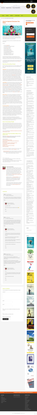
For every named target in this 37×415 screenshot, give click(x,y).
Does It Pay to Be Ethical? (29, 190)
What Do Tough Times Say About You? (30, 144)
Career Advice (14, 158)
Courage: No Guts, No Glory (29, 170)
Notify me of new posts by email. (7, 316)
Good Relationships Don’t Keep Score (30, 94)
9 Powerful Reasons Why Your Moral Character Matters (29, 93)
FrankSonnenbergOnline (6, 151)
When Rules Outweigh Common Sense (30, 199)
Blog (3, 18)
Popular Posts (3, 397)
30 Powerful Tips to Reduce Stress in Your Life (30, 150)
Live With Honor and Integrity (29, 118)
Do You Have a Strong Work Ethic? (29, 221)
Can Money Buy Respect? (29, 205)
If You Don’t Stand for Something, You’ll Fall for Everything (30, 105)
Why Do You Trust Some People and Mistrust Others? (30, 121)
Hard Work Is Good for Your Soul (30, 187)
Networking (26, 397)
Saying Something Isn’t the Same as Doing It (30, 82)
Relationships (4, 159)
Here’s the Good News (5, 146)
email (12, 149)
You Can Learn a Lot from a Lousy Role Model (8, 143)
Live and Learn (3, 400)
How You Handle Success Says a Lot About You (30, 189)
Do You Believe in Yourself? (29, 165)
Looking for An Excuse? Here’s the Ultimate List (30, 179)
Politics (19, 158)
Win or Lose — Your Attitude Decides (29, 96)
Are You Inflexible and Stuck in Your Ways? (29, 211)
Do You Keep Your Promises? (29, 145)
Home (2, 18)
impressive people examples (7, 161)
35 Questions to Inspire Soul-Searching (29, 114)
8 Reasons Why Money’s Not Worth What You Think (29, 204)
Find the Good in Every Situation (30, 181)
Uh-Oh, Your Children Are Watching (29, 85)
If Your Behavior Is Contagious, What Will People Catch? (10, 142)
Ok (31, 1)
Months (2, 402)
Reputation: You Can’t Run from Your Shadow (8, 145)
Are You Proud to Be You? (29, 119)
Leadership (17, 158)
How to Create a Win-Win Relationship (29, 194)
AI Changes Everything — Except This (30, 192)
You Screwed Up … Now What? (30, 177)
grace (18, 91)
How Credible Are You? (29, 180)
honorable (7, 45)
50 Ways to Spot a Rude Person (30, 107)
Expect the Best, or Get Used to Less (30, 168)
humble (18, 61)
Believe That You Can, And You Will (30, 135)
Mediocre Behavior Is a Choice (29, 175)
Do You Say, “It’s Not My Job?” (29, 176)
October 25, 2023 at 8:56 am (11, 229)
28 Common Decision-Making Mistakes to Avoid (29, 197)
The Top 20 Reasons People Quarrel (29, 126)
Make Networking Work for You (30, 206)
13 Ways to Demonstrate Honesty (30, 200)
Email (3, 304)
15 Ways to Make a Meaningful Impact (29, 83)
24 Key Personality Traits (16, 396)
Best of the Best (27, 408)
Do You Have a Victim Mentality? (30, 153)
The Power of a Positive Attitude (30, 136)
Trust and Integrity (10, 159)
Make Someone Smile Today (29, 78)
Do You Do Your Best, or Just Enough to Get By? (29, 186)
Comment (4, 291)
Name (4, 300)
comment (8, 136)
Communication (27, 401)
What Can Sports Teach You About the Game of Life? (30, 116)
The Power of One (5, 144)
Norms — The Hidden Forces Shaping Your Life (29, 171)
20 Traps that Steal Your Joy (29, 137)
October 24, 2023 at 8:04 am (9, 195)
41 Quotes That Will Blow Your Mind (29, 104)
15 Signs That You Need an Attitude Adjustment (29, 184)
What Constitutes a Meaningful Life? (29, 139)
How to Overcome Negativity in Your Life (29, 140)
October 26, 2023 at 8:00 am (11, 269)
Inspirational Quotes (3, 401)
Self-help (7, 159)
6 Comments (10, 24)
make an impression (13, 161)
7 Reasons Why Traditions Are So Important (30, 123)
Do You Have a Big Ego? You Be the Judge (30, 219)
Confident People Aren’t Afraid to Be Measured (30, 195)
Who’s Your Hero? (5, 141)
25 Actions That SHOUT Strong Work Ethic (30, 182)
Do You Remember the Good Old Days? (30, 102)
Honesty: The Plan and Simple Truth (29, 99)
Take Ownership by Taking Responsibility (29, 149)
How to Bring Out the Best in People (29, 129)
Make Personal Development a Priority (29, 214)
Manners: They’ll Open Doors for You (30, 80)
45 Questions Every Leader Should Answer (29, 209)
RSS (9, 149)
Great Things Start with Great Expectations (29, 167)
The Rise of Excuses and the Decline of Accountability (29, 208)
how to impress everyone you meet (14, 160)
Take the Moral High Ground (29, 162)
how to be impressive (7, 160)
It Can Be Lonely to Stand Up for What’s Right (30, 125)
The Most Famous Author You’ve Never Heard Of (30, 155)
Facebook (15, 149)
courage (14, 91)
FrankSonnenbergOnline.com (16, 184)
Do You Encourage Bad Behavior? (30, 97)
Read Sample (30, 68)
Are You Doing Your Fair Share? (30, 154)
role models (17, 161)
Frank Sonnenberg (9, 228)
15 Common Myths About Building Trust (30, 133)
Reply (4, 225)
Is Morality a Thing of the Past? (30, 117)
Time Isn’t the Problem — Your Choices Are (29, 131)
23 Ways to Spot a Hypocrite (29, 100)
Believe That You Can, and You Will (30, 164)
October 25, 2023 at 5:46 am (9, 218)
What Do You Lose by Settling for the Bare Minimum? (30, 108)
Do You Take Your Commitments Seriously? (30, 216)
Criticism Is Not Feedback (29, 217)
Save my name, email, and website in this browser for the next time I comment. (11, 309)
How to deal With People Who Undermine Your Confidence (29, 202)
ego (7, 48)
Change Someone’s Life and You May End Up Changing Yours (11, 140)
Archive (2, 396)
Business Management (9, 158)
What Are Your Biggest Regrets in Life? (30, 147)
